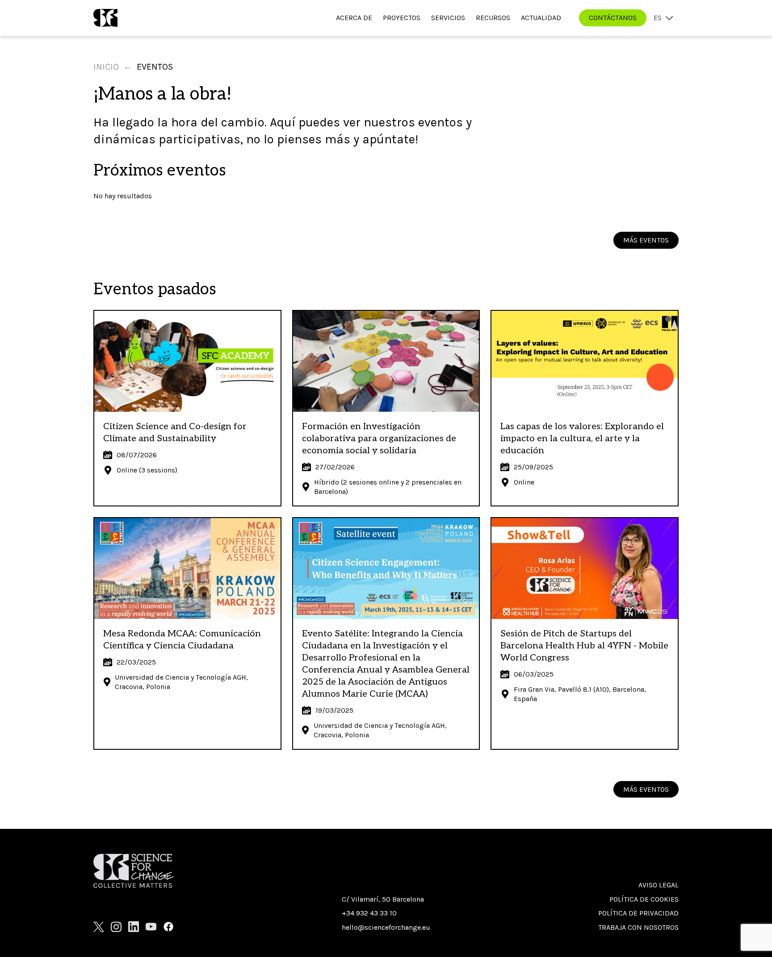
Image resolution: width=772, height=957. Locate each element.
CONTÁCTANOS (613, 17)
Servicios (448, 17)
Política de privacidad (638, 913)
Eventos (155, 67)
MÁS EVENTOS (646, 240)
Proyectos (401, 17)
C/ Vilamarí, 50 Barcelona (383, 899)
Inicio (106, 67)
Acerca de (354, 17)
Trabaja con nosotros (638, 927)
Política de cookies (644, 899)
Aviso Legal (658, 885)
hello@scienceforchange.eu (386, 927)
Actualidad (541, 17)
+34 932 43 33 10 (369, 913)
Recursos (493, 17)
